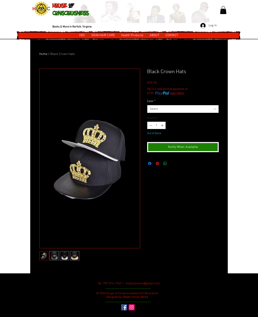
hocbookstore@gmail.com (143, 283)
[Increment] (162, 125)
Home (43, 54)
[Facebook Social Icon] (124, 307)
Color (151, 101)
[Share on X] (172, 163)
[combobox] (183, 109)
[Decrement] (150, 125)
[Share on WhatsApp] (165, 163)
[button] (223, 10)
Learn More (177, 93)
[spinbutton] (156, 125)
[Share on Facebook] (149, 163)
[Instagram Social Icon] (132, 307)
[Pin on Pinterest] (157, 163)
